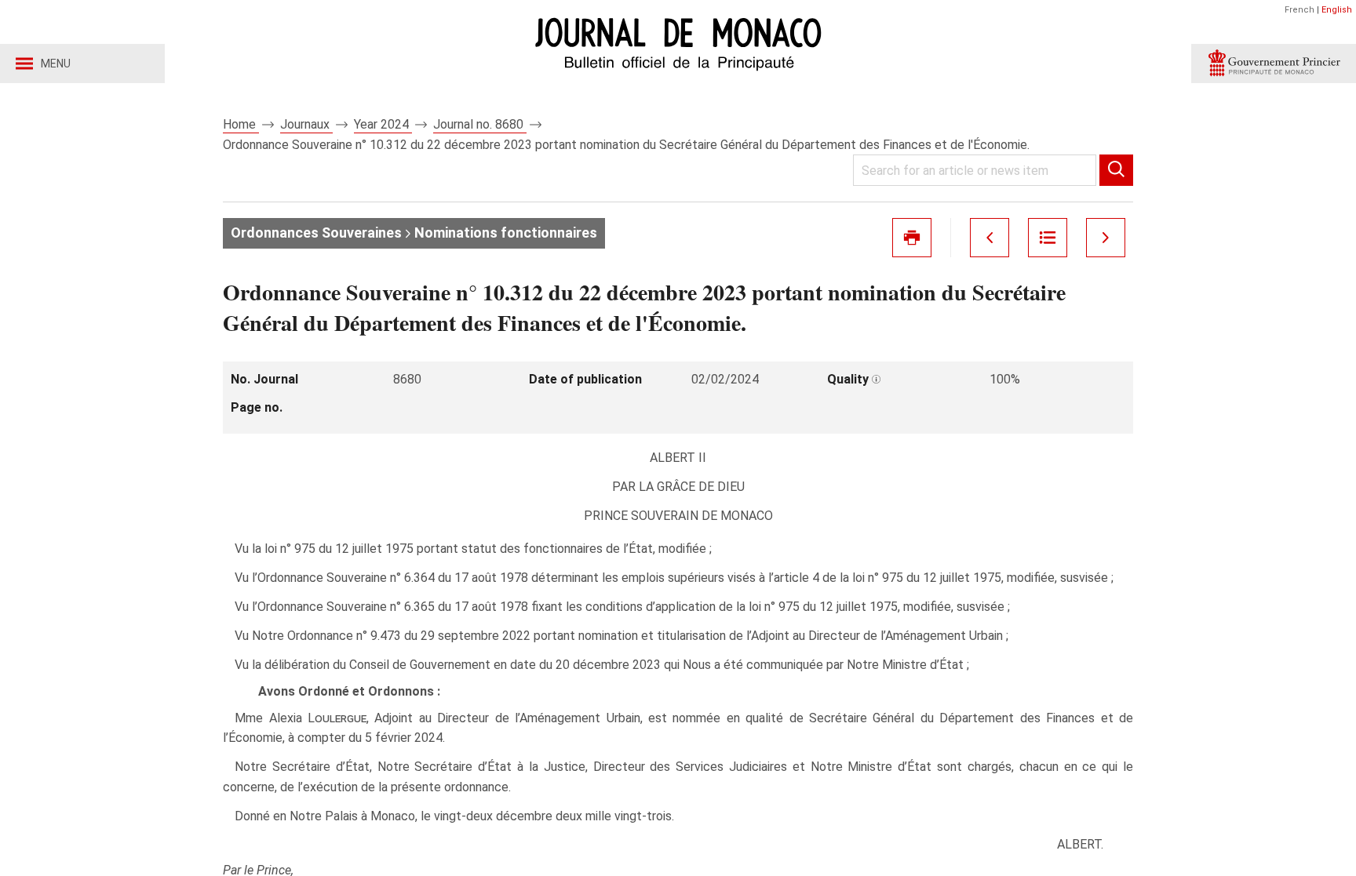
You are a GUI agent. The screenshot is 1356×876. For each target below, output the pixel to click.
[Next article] (1105, 237)
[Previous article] (989, 237)
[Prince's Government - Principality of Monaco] (1273, 63)
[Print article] (911, 237)
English (1336, 10)
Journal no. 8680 (480, 124)
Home (241, 124)
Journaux (306, 124)
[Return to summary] (1047, 237)
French (1299, 10)
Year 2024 (383, 124)
